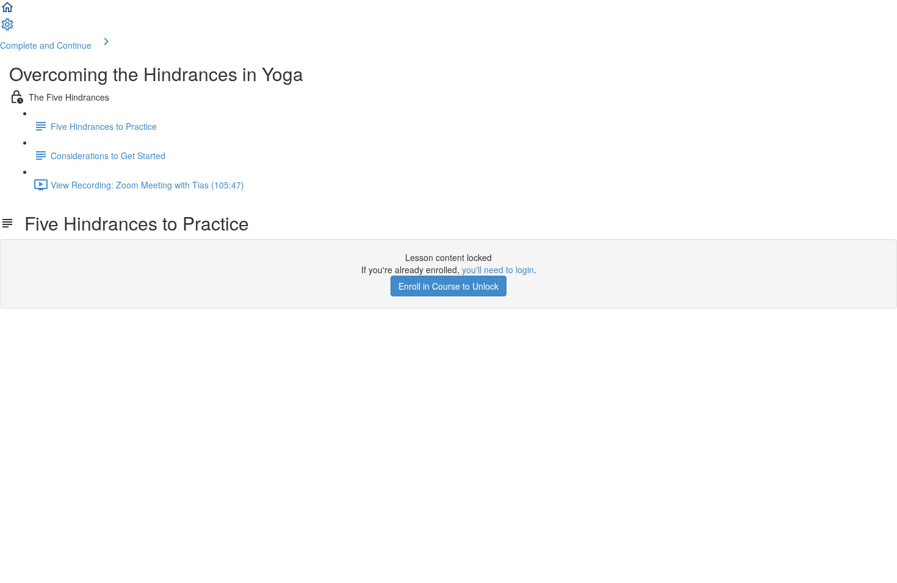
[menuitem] (7, 28)
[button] (7, 11)
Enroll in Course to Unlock (448, 286)
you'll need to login (498, 269)
